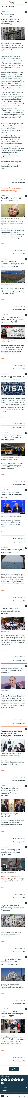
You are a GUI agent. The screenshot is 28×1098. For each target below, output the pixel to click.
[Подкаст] (2, 1083)
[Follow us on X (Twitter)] (15, 1079)
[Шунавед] (7, 1096)
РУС (19, 1096)
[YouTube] (13, 1096)
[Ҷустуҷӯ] (24, 1096)
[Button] (19, 179)
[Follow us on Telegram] (18, 1079)
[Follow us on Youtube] (9, 1079)
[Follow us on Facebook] (5, 1079)
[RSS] (22, 1079)
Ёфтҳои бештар (14, 1069)
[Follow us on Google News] (2, 1079)
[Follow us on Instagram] (12, 1079)
